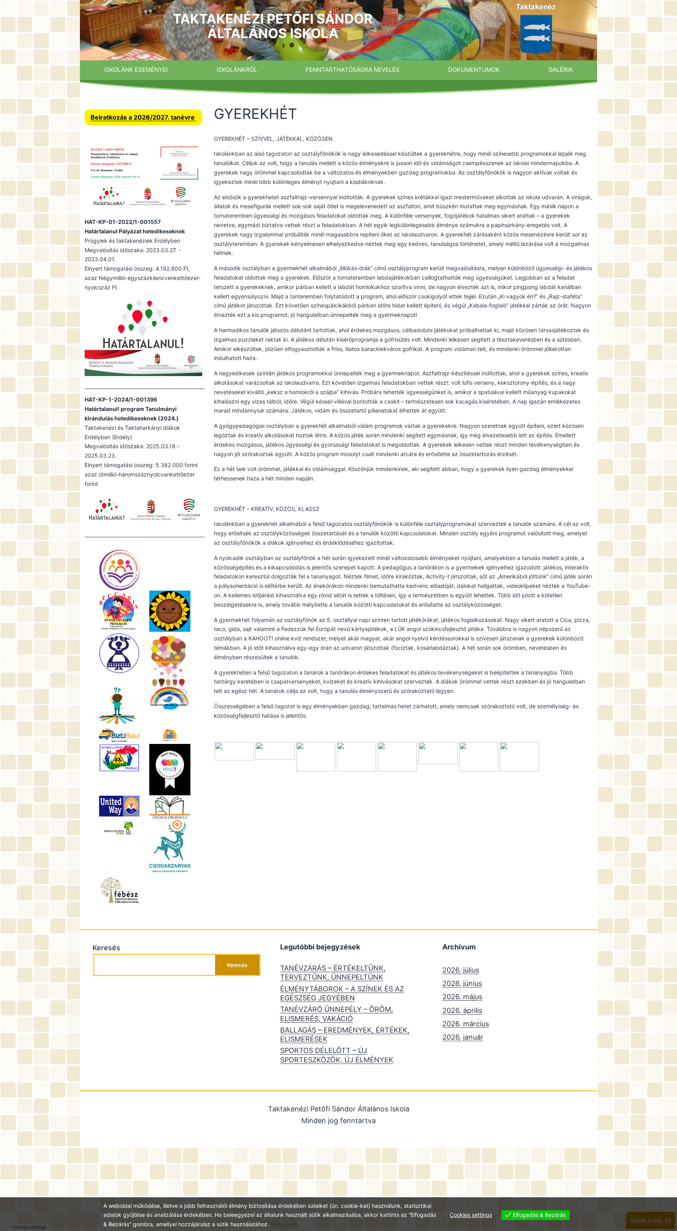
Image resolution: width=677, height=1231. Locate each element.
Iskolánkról (237, 69)
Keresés (106, 948)
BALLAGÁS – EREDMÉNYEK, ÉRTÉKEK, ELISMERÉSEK (344, 1034)
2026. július (460, 970)
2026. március (465, 1024)
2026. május (462, 997)
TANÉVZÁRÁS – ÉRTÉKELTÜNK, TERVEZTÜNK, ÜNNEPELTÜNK (333, 972)
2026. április (462, 1010)
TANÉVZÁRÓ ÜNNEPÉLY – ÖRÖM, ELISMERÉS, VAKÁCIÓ (336, 1013)
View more (284, 1224)
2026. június (462, 983)
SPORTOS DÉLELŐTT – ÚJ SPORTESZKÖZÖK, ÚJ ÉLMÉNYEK (336, 1055)
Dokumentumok (474, 69)
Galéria (560, 69)
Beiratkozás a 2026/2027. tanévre (143, 117)
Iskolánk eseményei (136, 69)
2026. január (462, 1037)
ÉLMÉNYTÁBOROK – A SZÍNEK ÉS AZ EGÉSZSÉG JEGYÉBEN (342, 993)
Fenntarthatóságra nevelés (353, 69)
